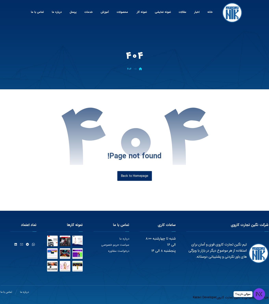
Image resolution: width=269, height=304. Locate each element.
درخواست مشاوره (118, 251)
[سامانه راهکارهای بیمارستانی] (52, 253)
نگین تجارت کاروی (228, 297)
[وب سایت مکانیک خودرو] (65, 241)
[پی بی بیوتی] (65, 266)
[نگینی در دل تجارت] (232, 12)
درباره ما (124, 238)
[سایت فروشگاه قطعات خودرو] (52, 241)
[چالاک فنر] (52, 266)
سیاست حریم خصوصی (115, 244)
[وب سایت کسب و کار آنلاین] (77, 241)
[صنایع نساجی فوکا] (65, 253)
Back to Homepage (134, 175)
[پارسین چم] (77, 266)
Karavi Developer (205, 297)
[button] (33, 244)
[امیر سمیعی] (77, 253)
